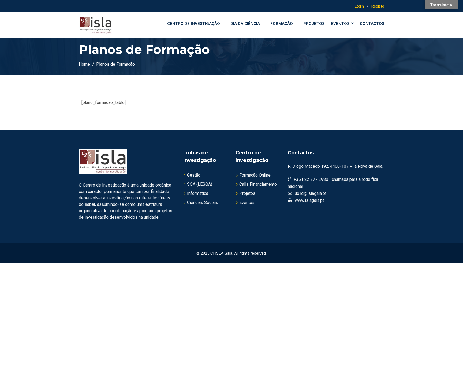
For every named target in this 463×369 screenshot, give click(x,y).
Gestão (193, 175)
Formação (281, 23)
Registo (377, 6)
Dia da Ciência (245, 23)
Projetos (313, 23)
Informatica (197, 193)
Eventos (340, 23)
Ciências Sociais (202, 202)
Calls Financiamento (258, 184)
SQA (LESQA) (199, 184)
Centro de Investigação (193, 23)
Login (359, 6)
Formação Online (255, 175)
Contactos (372, 23)
